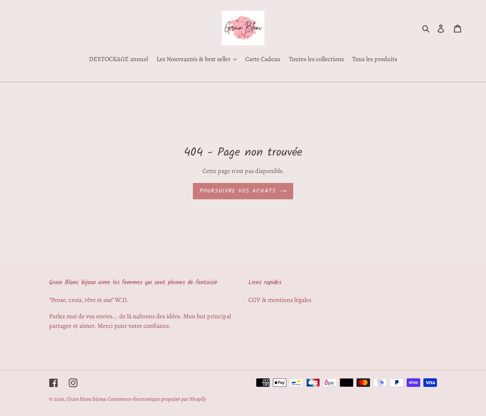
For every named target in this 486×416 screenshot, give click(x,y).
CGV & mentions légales (279, 300)
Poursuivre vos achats (238, 191)
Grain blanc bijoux (86, 399)
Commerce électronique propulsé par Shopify (157, 399)
